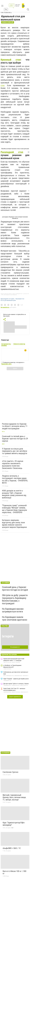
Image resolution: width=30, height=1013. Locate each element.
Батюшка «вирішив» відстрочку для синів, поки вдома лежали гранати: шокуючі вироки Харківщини (14, 523)
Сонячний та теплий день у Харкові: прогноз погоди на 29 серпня (15, 438)
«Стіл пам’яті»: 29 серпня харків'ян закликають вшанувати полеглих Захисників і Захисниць (12, 464)
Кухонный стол (11, 59)
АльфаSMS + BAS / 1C (12, 848)
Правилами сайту (6, 364)
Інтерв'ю (8, 636)
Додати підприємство (15, 696)
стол (2, 85)
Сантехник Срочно (10, 772)
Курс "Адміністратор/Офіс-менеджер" (14, 823)
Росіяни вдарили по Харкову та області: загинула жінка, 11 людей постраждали (14, 426)
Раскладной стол (12, 152)
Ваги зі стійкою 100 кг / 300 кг (14, 872)
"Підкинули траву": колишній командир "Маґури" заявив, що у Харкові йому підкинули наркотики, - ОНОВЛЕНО (14, 509)
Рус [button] (6, 9)
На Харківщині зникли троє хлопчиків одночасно (14, 618)
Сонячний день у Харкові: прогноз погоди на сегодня (15, 588)
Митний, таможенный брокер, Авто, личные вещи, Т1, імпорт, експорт (14, 797)
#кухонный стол (20, 299)
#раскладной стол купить (7, 299)
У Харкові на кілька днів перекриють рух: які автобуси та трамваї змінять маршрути (14, 451)
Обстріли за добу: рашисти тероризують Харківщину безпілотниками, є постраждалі (15, 599)
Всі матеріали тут (15, 647)
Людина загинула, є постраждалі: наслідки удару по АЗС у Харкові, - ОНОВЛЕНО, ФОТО (15, 479)
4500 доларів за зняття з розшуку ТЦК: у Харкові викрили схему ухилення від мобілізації (14, 494)
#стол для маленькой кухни (8, 300)
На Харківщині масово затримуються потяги (13, 610)
